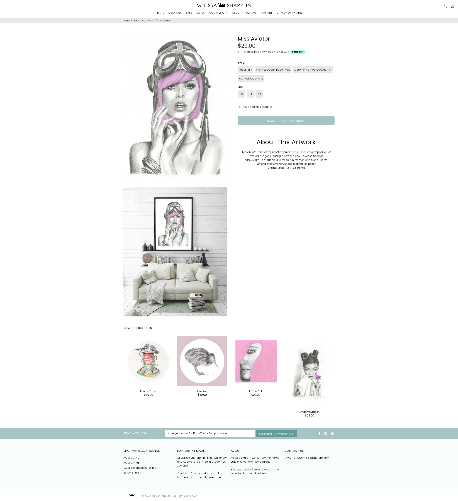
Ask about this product (257, 107)
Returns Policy (132, 473)
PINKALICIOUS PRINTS (144, 20)
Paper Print (245, 69)
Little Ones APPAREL (289, 12)
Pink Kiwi (202, 391)
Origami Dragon (310, 412)
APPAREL (267, 12)
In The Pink (255, 391)
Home (126, 20)
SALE (189, 12)
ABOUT (236, 12)
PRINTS (160, 12)
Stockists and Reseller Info (139, 468)
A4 (250, 94)
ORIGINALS (175, 12)
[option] (148, 362)
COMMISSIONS (218, 12)
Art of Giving (131, 463)
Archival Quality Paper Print (273, 69)
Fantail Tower (148, 391)
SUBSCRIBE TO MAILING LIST (276, 433)
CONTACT (251, 12)
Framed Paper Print (251, 78)
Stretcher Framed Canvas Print (312, 69)
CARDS (200, 12)
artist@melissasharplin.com (312, 458)
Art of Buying (131, 458)
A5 (241, 94)
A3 (259, 94)
